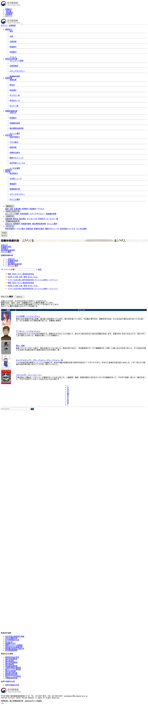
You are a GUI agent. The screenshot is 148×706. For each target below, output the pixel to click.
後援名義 (13, 80)
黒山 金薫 (20, 345)
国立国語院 (9, 661)
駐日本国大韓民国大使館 (14, 636)
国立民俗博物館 (11, 666)
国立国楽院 (9, 664)
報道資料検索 (15, 76)
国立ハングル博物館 (13, 669)
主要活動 (13, 41)
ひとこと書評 (15, 133)
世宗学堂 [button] (8, 135)
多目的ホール (15, 100)
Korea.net (9, 641)
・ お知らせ (10, 259)
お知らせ (13, 113)
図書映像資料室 (13, 221)
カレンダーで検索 (16, 60)
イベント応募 (9, 269)
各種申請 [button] (8, 78)
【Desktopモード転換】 (33, 701)
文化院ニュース (16, 178)
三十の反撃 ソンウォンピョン (28, 316)
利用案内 (13, 52)
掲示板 (8, 11)
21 (68, 387)
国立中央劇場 (10, 671)
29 (68, 401)
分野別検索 (14, 66)
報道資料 (9, 12)
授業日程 (13, 147)
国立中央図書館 (11, 662)
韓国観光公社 (10, 643)
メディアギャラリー (17, 71)
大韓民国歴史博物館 (13, 667)
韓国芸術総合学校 (12, 657)
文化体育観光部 (11, 638)
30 (68, 403)
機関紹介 (10, 206)
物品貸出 (13, 90)
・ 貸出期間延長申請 (13, 264)
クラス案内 (14, 142)
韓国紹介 (8, 9)
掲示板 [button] (7, 172)
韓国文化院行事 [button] (11, 59)
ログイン (8, 16)
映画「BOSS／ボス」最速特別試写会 (21, 274)
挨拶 (11, 31)
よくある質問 (15, 168)
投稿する (19, 297)
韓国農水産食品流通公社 (14, 648)
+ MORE (38, 269)
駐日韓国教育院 (11, 650)
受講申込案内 (15, 152)
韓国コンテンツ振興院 (14, 645)
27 (68, 398)
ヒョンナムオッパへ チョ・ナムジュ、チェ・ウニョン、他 (39, 360)
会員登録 (8, 14)
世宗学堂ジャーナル (17, 163)
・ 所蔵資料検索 (11, 260)
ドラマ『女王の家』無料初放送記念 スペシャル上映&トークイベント (33, 280)
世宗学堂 (10, 226)
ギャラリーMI (15, 95)
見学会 (12, 85)
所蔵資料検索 (15, 123)
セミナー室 (14, 106)
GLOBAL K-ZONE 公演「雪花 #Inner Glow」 (23, 277)
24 (68, 392)
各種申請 (10, 216)
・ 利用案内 (10, 262)
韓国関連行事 (15, 189)
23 (68, 391)
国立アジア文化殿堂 (13, 676)
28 (68, 399)
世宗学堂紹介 (15, 137)
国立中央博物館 (11, 659)
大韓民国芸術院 (11, 678)
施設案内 (13, 47)
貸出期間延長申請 (16, 128)
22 (68, 389)
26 (68, 396)
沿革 (11, 36)
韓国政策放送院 (11, 674)
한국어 (19, 25)
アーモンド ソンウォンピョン (28, 331)
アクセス (13, 57)
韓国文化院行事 (13, 211)
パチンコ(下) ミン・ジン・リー (29, 375)
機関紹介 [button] (8, 29)
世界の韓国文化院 (12, 685)
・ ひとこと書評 (11, 266)
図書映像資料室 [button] (11, 111)
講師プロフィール (16, 158)
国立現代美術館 (11, 673)
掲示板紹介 (14, 173)
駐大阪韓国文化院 (12, 640)
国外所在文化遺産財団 (14, 647)
